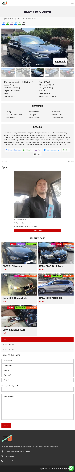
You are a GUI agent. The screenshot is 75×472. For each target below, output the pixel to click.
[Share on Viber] (11, 23)
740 (11, 85)
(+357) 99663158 (9, 456)
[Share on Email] (23, 23)
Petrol (49, 88)
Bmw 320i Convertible (15, 298)
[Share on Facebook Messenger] (15, 23)
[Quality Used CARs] (3, 3)
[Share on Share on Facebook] (3, 23)
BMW (46, 82)
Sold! (24, 82)
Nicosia (11, 96)
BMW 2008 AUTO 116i (51, 298)
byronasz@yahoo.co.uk (23, 223)
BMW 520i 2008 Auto (14, 330)
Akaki (53, 96)
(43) (13, 19)
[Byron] (37, 194)
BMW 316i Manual (12, 266)
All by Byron (37, 230)
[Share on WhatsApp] (7, 23)
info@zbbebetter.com (11, 461)
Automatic (16, 82)
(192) (4, 19)
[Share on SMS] (19, 23)
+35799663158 (9, 344)
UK (30, 82)
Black (46, 93)
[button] (70, 48)
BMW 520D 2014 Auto (51, 266)
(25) (21, 19)
